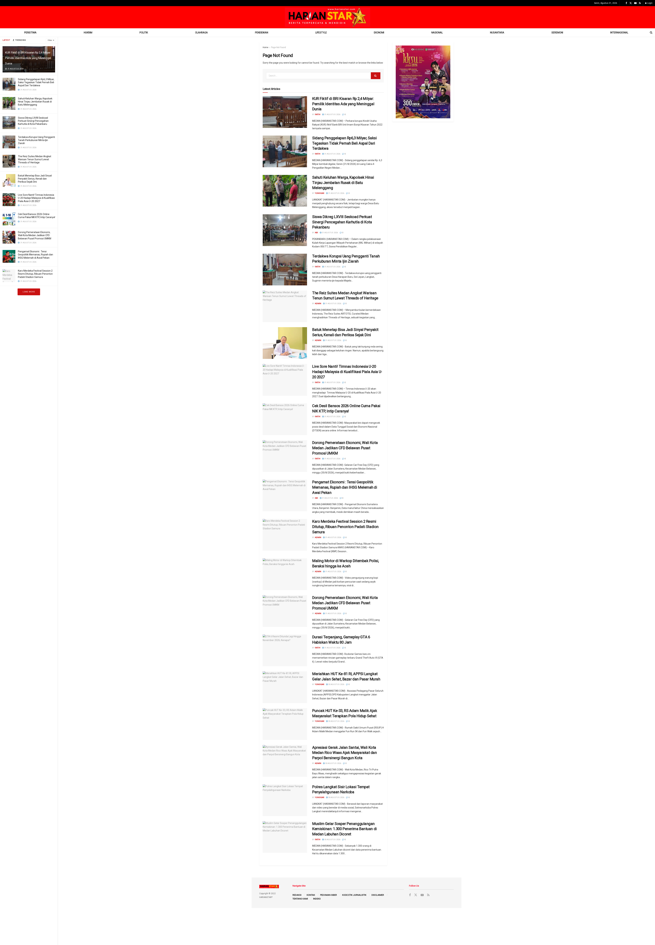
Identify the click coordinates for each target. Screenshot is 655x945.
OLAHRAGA (201, 32)
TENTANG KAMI (300, 898)
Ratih (317, 114)
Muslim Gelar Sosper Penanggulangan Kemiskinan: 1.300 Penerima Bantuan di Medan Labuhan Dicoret (344, 829)
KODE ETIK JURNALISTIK (354, 895)
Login (649, 3)
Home (265, 47)
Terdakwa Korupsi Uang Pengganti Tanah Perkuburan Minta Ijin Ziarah (36, 140)
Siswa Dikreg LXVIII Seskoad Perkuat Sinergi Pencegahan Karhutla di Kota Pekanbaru (33, 120)
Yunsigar (319, 193)
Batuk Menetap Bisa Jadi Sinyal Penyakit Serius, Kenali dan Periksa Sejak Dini (35, 178)
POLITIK (144, 32)
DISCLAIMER (378, 895)
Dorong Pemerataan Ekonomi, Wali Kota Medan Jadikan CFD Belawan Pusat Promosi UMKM (34, 235)
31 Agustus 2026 (332, 114)
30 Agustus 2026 (336, 684)
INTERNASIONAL (619, 32)
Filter (50, 40)
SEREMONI (557, 32)
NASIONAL (437, 32)
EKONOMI (379, 32)
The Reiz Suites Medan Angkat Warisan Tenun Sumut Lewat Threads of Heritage (34, 159)
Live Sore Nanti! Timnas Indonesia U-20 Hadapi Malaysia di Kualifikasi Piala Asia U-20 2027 (36, 198)
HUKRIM (88, 32)
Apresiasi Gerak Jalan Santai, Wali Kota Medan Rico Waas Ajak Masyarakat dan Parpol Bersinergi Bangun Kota (344, 752)
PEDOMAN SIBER (328, 895)
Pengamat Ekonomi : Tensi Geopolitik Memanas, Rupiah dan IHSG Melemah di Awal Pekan (35, 254)
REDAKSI (297, 895)
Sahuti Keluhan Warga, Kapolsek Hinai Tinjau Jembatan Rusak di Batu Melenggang (35, 101)
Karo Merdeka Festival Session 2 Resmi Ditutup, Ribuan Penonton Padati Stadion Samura (35, 273)
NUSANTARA (497, 32)
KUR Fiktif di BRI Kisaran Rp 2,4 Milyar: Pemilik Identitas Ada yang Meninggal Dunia (28, 58)
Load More (29, 292)
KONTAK (311, 895)
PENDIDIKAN (261, 32)
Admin (318, 303)
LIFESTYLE (321, 32)
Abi (316, 233)
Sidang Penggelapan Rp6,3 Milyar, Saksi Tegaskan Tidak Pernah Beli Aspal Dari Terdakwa (36, 82)
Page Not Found (278, 47)
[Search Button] (375, 75)
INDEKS (317, 898)
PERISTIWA (30, 32)
